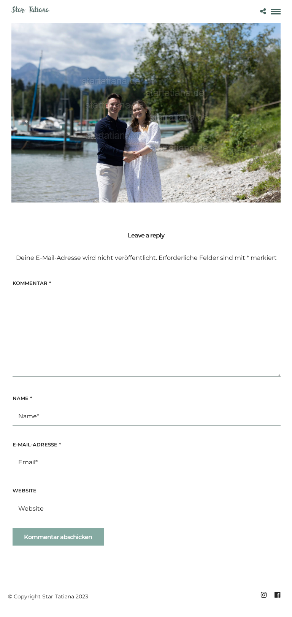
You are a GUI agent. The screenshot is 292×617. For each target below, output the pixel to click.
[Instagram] (263, 595)
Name (22, 398)
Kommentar (32, 283)
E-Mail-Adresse (37, 444)
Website (24, 490)
